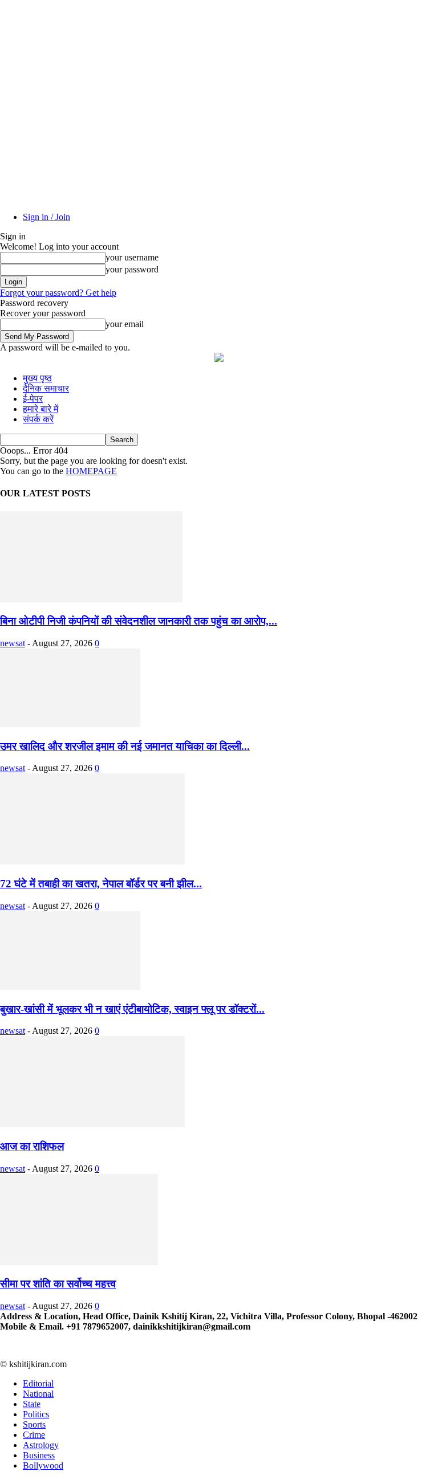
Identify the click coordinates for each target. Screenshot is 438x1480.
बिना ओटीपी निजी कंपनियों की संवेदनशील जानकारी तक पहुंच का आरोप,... (138, 621)
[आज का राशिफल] (92, 1124)
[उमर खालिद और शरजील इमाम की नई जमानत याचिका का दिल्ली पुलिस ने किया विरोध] (70, 724)
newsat (12, 643)
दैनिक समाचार (46, 388)
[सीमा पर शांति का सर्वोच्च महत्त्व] (79, 1262)
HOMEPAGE (91, 471)
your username (132, 257)
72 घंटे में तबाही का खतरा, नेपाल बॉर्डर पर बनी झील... (101, 884)
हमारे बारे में (40, 409)
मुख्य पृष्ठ (37, 378)
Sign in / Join (46, 217)
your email (125, 324)
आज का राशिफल (32, 1146)
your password (132, 269)
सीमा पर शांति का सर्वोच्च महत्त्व (58, 1284)
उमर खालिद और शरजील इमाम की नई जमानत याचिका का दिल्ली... (125, 746)
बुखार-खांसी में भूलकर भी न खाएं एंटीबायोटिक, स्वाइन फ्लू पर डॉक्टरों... (132, 1009)
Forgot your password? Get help (58, 292)
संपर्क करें (38, 419)
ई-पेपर (33, 398)
